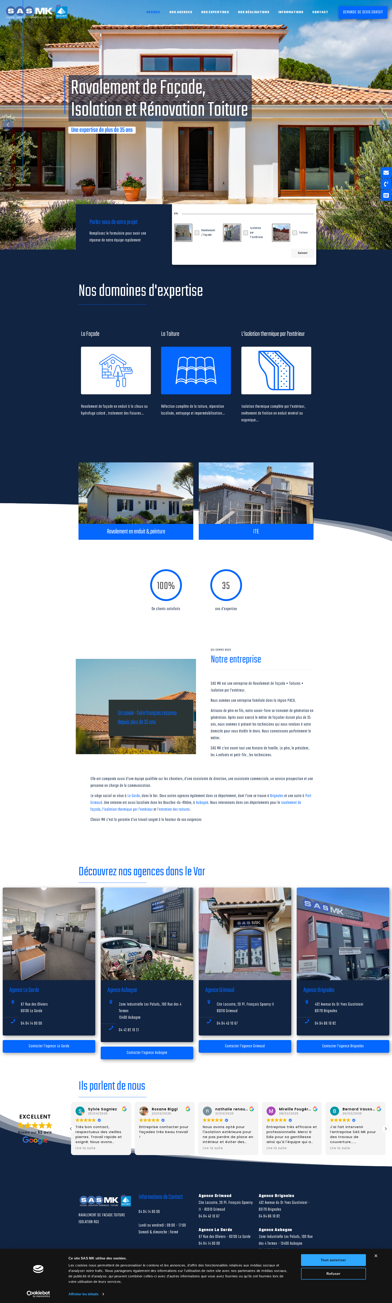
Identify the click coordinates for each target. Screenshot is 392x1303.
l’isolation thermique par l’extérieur (127, 809)
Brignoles (277, 796)
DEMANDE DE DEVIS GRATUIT (363, 12)
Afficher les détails (83, 1294)
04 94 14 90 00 (31, 1023)
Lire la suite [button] (149, 1148)
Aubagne (202, 803)
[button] (385, 1128)
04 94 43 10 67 (227, 1023)
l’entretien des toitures (173, 809)
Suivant (303, 253)
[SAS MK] (37, 12)
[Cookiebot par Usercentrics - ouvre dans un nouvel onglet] (38, 1294)
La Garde (133, 796)
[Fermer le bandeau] (375, 1255)
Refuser (333, 1273)
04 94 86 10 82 (325, 1023)
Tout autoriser (333, 1260)
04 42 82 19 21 (129, 1030)
